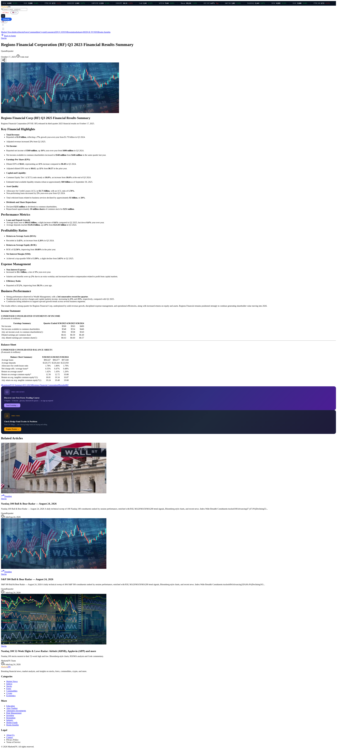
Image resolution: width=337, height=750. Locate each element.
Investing (10, 715)
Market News (6, 32)
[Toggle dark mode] (3, 16)
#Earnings (5, 385)
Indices (15, 32)
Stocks (21, 32)
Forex (26, 32)
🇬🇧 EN (14, 12)
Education (10, 706)
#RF (67, 385)
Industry (79, 32)
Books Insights (104, 32)
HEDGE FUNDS (90, 32)
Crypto (43, 32)
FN (6, 667)
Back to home (10, 36)
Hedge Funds (12, 722)
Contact (9, 737)
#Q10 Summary (16, 385)
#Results (61, 385)
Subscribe (6, 19)
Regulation (71, 32)
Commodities (34, 32)
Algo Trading (12, 708)
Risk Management (13, 713)
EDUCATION (61, 32)
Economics (50, 32)
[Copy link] (3, 60)
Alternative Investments (16, 711)
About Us (10, 735)
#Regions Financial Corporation (44, 385)
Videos (6, 12)
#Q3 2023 (27, 385)
